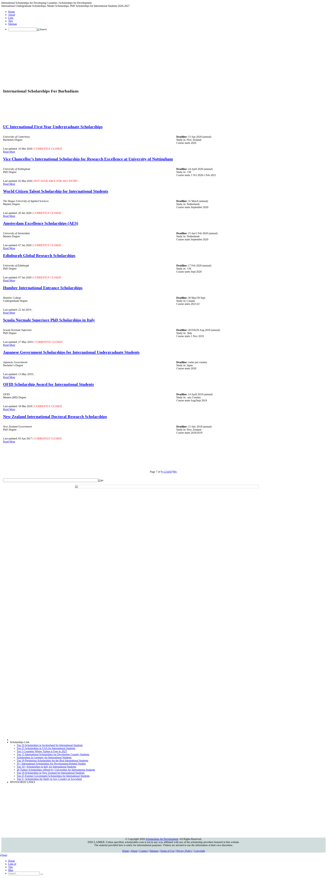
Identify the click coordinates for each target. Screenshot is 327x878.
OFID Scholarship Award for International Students (48, 384)
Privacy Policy (184, 851)
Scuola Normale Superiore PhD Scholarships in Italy (49, 320)
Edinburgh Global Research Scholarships (39, 255)
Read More (9, 151)
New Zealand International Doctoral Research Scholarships (55, 416)
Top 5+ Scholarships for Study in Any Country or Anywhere (49, 779)
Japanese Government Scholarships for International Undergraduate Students (71, 352)
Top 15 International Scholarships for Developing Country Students (53, 754)
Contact (143, 851)
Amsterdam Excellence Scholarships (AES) (40, 223)
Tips (10, 20)
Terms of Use (167, 851)
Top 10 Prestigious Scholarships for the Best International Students (52, 760)
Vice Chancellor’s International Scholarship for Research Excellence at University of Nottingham (88, 159)
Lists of (12, 863)
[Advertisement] (163, 58)
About (11, 14)
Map (10, 870)
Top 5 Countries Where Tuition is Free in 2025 (42, 751)
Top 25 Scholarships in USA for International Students (46, 748)
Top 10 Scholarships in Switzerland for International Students (50, 745)
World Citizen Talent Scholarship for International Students (55, 191)
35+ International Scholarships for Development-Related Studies (51, 763)
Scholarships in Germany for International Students (44, 757)
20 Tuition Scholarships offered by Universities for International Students (56, 769)
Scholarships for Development (162, 839)
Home (11, 11)
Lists (10, 17)
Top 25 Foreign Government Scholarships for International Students (53, 775)
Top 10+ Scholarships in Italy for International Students (46, 766)
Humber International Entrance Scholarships (42, 288)
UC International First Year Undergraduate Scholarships (53, 127)
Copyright (199, 851)
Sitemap (12, 24)
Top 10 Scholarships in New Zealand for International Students (50, 772)
